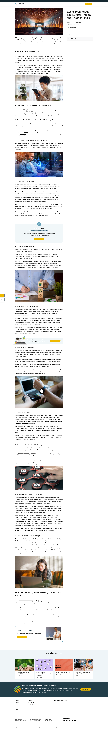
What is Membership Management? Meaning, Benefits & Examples (43, 674)
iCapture (35, 508)
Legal (16, 727)
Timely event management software (36, 320)
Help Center (38, 604)
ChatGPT (55, 204)
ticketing (33, 453)
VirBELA (26, 132)
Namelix (55, 206)
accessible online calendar (41, 602)
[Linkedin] (78, 34)
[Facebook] (74, 34)
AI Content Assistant (40, 191)
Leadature (18, 506)
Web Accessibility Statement (55, 727)
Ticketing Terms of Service (31, 727)
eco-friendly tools (22, 311)
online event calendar (20, 361)
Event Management (72, 27)
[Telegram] (80, 34)
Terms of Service (21, 727)
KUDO (51, 549)
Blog (71, 9)
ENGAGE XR (23, 134)
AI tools (20, 204)
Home (68, 9)
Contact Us (86, 1)
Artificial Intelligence (25, 184)
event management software (41, 65)
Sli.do (27, 364)
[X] (72, 34)
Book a (88, 3)
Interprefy (17, 547)
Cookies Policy (46, 727)
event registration (24, 453)
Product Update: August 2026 (63, 672)
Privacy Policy (39, 727)
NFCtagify (18, 426)
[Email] (76, 34)
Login (91, 1)
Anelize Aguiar (79, 22)
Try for (85, 689)
